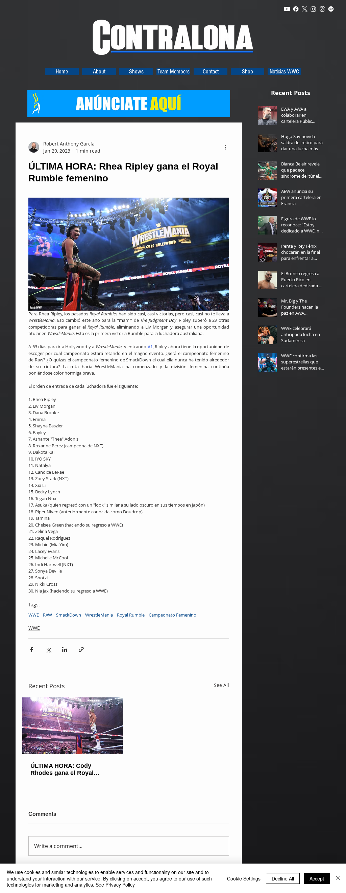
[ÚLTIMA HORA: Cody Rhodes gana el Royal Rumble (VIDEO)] (72, 725)
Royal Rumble (131, 615)
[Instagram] (313, 9)
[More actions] (225, 147)
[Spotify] (331, 9)
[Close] (338, 878)
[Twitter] (304, 9)
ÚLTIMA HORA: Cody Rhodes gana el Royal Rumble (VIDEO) (62, 769)
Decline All (283, 878)
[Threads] (322, 9)
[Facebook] (295, 9)
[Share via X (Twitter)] (48, 649)
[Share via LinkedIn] (64, 649)
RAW (47, 615)
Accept (317, 878)
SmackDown (68, 615)
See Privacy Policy (115, 884)
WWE (33, 615)
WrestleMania (99, 615)
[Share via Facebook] (31, 649)
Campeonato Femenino (172, 615)
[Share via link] (81, 649)
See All (221, 685)
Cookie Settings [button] (244, 878)
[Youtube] (287, 9)
